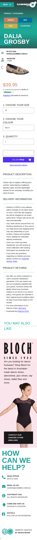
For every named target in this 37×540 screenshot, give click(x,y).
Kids (11, 26)
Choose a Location (16, 506)
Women (11, 20)
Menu (5, 4)
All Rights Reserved (17, 497)
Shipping (6, 95)
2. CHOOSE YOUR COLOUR (13, 121)
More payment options (18, 165)
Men (25, 20)
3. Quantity (10, 136)
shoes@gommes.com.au (17, 54)
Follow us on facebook (19, 516)
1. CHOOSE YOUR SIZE (16, 105)
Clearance (25, 26)
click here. (22, 308)
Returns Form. (23, 311)
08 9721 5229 (11, 51)
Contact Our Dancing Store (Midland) (15, 437)
